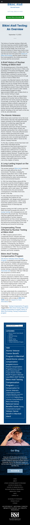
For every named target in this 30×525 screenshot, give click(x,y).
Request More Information (14, 17)
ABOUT (15, 481)
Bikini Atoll (18, 168)
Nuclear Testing (12, 339)
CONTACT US (15, 495)
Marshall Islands (15, 7)
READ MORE (14, 471)
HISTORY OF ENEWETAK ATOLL (15, 487)
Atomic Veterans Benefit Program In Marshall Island (14, 375)
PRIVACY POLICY (15, 501)
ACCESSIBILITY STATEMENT (15, 499)
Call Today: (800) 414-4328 (15, 11)
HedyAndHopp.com (17, 519)
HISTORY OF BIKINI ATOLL (15, 485)
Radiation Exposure (13, 340)
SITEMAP (15, 503)
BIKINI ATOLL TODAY (15, 491)
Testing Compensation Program (18, 306)
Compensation (16, 385)
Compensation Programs (10, 397)
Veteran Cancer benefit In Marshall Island (13, 413)
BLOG (15, 493)
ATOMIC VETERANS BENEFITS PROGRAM (15, 483)
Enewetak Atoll (5, 271)
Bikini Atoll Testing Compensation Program (14, 308)
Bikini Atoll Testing (15, 308)
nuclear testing (5, 212)
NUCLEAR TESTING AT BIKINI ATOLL (15, 489)
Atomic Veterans (17, 369)
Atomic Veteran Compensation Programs (14, 367)
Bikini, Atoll (15, 4)
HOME (15, 479)
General (10, 337)
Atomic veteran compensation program (15, 361)
